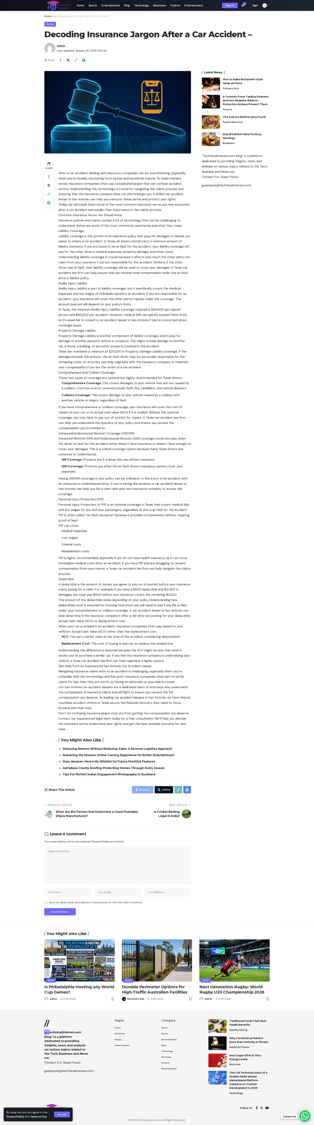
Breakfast (229, 143)
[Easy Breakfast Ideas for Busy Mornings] (211, 139)
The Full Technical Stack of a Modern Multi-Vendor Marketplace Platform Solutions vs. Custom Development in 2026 (248, 1080)
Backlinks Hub (135, 998)
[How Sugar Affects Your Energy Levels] (217, 1060)
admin (61, 46)
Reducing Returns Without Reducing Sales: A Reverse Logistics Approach (117, 748)
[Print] (83, 60)
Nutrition (235, 1064)
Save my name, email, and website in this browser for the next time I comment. (96, 902)
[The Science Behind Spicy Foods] (211, 122)
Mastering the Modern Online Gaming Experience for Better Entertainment (118, 755)
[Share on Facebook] (60, 60)
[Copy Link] (76, 60)
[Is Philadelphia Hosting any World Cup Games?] (79, 960)
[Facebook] (257, 1108)
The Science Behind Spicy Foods (244, 117)
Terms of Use (38, 1116)
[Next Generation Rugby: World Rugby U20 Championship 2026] (234, 960)
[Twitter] (261, 1108)
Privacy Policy (15, 1116)
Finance (227, 109)
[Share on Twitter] (68, 60)
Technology (236, 1093)
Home (47, 16)
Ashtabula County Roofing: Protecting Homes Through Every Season (114, 768)
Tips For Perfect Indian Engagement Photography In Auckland (109, 774)
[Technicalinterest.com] (57, 5)
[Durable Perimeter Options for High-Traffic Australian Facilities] (157, 960)
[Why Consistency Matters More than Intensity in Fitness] (217, 1043)
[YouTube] (267, 1108)
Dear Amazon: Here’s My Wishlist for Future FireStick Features (109, 761)
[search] (248, 5)
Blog (50, 24)
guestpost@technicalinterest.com (226, 185)
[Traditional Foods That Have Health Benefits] (217, 1026)
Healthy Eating (238, 1029)
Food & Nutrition (233, 122)
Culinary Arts (231, 88)
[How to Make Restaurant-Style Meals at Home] (211, 84)
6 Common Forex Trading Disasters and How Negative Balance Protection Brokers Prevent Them (246, 100)
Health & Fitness (239, 1047)
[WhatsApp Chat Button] (304, 1115)
